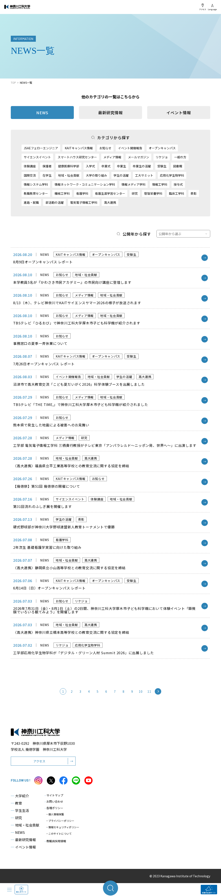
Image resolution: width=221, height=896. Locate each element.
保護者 (47, 166)
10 (140, 691)
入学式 (90, 166)
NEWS (18, 832)
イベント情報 (178, 112)
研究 (135, 193)
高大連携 (110, 202)
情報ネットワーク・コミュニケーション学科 (85, 184)
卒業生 (121, 166)
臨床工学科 (176, 193)
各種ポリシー (54, 808)
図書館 (177, 166)
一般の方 (180, 157)
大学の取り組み (96, 175)
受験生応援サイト (209, 892)
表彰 (194, 193)
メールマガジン (138, 157)
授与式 (178, 184)
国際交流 (30, 175)
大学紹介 (20, 795)
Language (212, 9)
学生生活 (20, 810)
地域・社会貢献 (68, 175)
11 (149, 691)
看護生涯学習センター (110, 193)
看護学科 (82, 193)
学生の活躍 (121, 175)
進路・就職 (31, 202)
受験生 (161, 166)
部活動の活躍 (55, 202)
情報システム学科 (36, 184)
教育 (16, 803)
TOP (13, 82)
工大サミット (144, 175)
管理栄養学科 (153, 193)
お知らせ (105, 148)
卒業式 (105, 166)
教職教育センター (36, 193)
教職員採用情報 (55, 841)
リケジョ (162, 157)
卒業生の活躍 (142, 166)
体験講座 (30, 166)
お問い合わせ (54, 801)
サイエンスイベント (37, 157)
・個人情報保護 (55, 814)
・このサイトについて (59, 833)
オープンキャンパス (162, 148)
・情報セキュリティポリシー (62, 827)
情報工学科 (159, 184)
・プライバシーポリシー (60, 820)
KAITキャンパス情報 (79, 148)
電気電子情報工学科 (83, 202)
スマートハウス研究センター (77, 157)
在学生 (47, 175)
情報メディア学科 (133, 184)
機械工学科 (62, 193)
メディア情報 (112, 157)
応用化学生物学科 (172, 175)
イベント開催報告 (130, 148)
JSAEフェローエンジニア (41, 148)
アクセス (202, 9)
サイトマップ (54, 795)
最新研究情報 (110, 112)
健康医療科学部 (68, 166)
